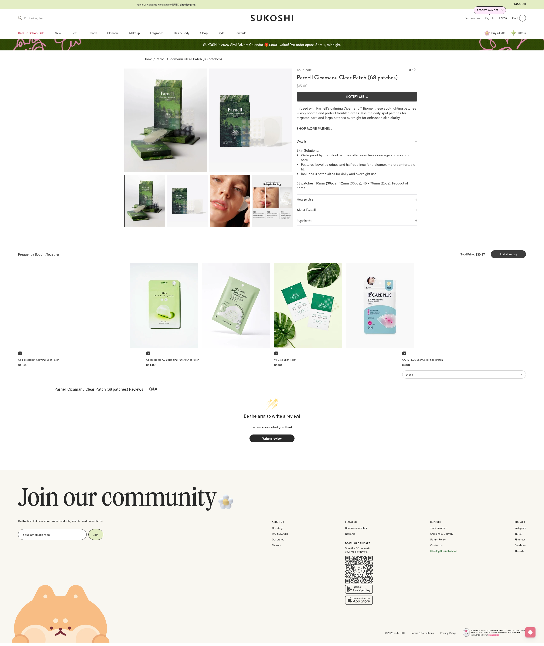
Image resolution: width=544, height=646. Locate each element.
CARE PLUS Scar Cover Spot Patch (422, 360)
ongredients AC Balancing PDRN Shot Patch (172, 360)
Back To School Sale (31, 33)
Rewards (240, 33)
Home (148, 58)
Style (221, 33)
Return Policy (438, 539)
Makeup (134, 33)
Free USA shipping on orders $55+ (271, 4)
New (58, 33)
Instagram (520, 528)
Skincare (113, 33)
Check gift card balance (443, 551)
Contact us (436, 545)
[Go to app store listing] (359, 601)
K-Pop (203, 33)
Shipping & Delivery (441, 534)
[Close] (502, 10)
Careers (276, 545)
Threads (519, 551)
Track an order (438, 528)
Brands (92, 33)
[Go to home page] (272, 18)
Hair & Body (182, 33)
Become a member (356, 528)
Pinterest (520, 539)
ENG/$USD (519, 4)
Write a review (272, 438)
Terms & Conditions (422, 633)
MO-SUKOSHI (280, 534)
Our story (277, 528)
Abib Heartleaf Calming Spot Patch (38, 360)
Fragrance (156, 33)
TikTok (518, 534)
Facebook (520, 545)
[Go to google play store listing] (359, 590)
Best (74, 33)
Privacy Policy (448, 633)
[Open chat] (530, 632)
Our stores (278, 539)
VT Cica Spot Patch (285, 360)
